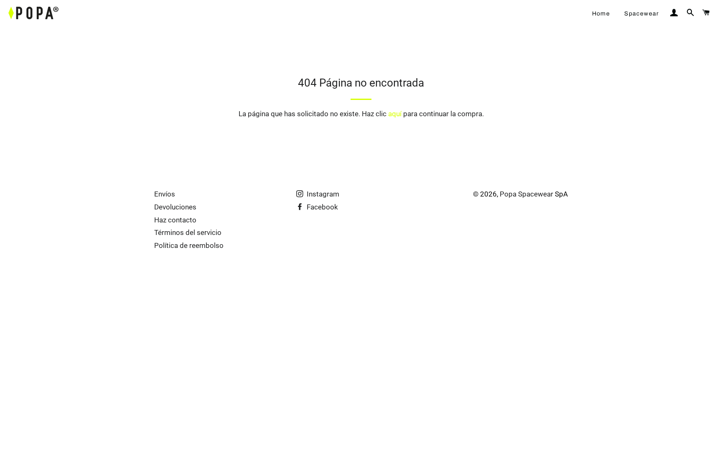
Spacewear (641, 13)
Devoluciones (175, 207)
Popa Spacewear (526, 194)
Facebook (321, 207)
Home (601, 13)
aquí (395, 114)
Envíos (164, 194)
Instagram (322, 194)
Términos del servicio (187, 232)
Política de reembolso (189, 245)
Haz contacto (175, 220)
